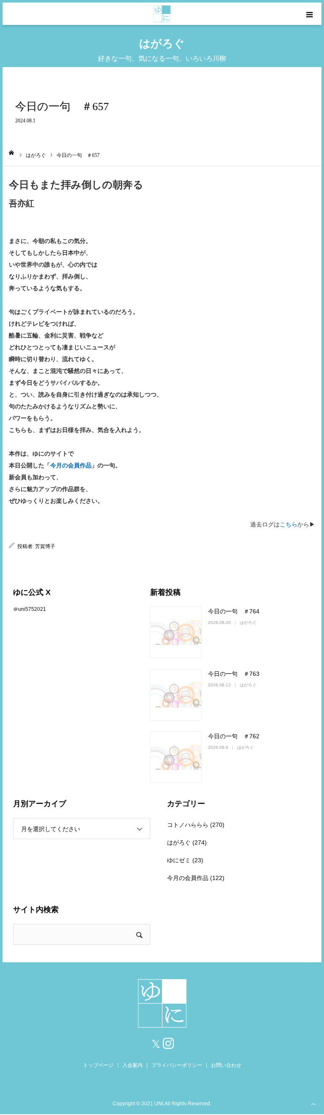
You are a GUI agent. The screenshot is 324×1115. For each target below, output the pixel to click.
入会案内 (132, 1065)
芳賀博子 (45, 546)
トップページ (98, 1065)
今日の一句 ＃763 (233, 673)
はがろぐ (248, 622)
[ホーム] (11, 153)
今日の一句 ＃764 (233, 611)
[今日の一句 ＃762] (176, 757)
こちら (288, 524)
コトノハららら (187, 824)
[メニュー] (310, 14)
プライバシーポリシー (176, 1065)
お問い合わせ (226, 1065)
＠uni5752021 (29, 609)
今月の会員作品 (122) (195, 878)
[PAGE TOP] (313, 1103)
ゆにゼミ (179, 860)
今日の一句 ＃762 (233, 736)
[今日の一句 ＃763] (176, 695)
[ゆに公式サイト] (162, 13)
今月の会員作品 (71, 465)
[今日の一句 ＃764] (176, 632)
